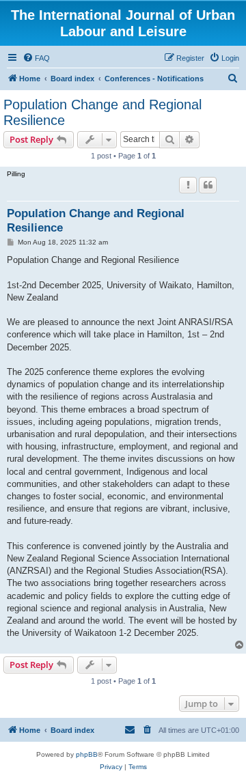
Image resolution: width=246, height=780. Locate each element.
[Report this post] (188, 185)
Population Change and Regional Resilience (102, 112)
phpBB (87, 754)
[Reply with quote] (208, 185)
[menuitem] (36, 58)
